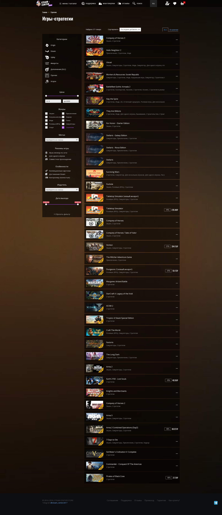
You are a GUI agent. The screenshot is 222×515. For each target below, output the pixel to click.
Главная (44, 12)
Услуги (53, 81)
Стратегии (70, 127)
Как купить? (174, 500)
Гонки (68, 120)
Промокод (149, 500)
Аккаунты (54, 63)
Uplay (53, 57)
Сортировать (113, 29)
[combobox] (62, 139)
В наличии (174, 30)
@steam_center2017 (59, 503)
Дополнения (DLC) (58, 69)
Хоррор (69, 117)
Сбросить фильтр (62, 214)
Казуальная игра (55, 117)
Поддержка (126, 500)
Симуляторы (70, 124)
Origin (53, 45)
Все (165, 30)
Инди (51, 120)
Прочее (54, 75)
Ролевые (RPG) (54, 124)
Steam (53, 51)
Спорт (51, 127)
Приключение (71, 113)
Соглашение (112, 500)
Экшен (51, 113)
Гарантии (161, 500)
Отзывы (138, 500)
